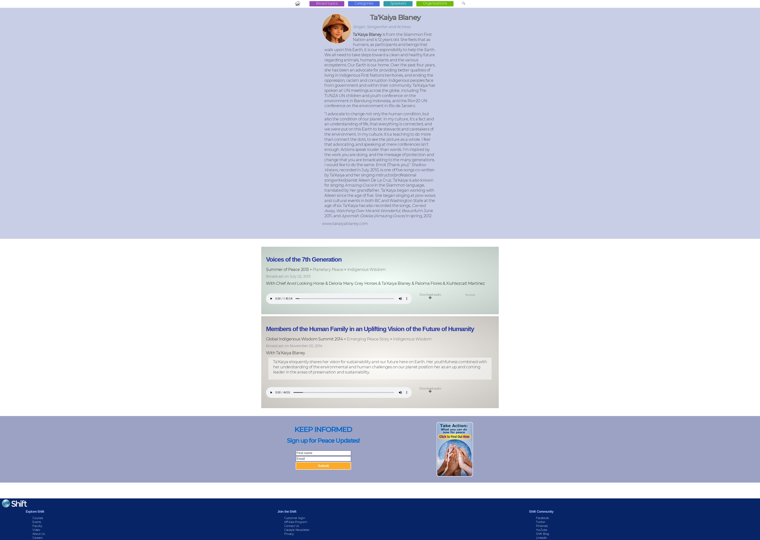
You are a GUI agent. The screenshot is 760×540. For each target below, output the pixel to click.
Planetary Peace (328, 269)
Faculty (37, 526)
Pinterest (542, 526)
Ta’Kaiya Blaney (395, 17)
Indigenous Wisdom (366, 269)
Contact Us (291, 526)
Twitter (540, 522)
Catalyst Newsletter (297, 530)
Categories (364, 3)
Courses (37, 518)
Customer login (294, 518)
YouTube (541, 530)
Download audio (430, 294)
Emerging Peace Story (368, 339)
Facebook (542, 518)
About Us (38, 534)
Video (36, 530)
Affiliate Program (295, 522)
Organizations (435, 3)
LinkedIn (541, 538)
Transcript (470, 294)
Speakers (398, 3)
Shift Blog (542, 534)
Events (36, 522)
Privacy (289, 534)
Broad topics (327, 3)
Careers (37, 538)
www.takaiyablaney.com (345, 223)
